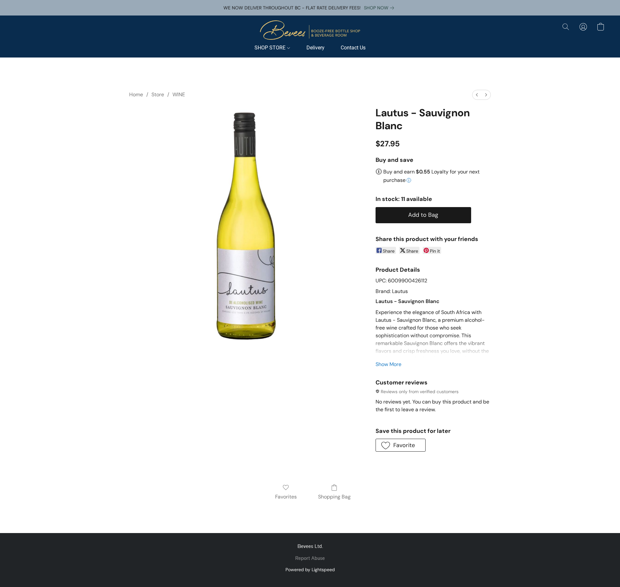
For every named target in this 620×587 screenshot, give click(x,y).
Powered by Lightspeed (310, 569)
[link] (380, 8)
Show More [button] (388, 364)
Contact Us (353, 48)
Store (157, 94)
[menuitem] (476, 95)
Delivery (315, 48)
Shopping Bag (334, 496)
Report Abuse (310, 558)
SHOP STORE (270, 48)
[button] (310, 30)
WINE (178, 94)
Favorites (286, 496)
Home (136, 94)
